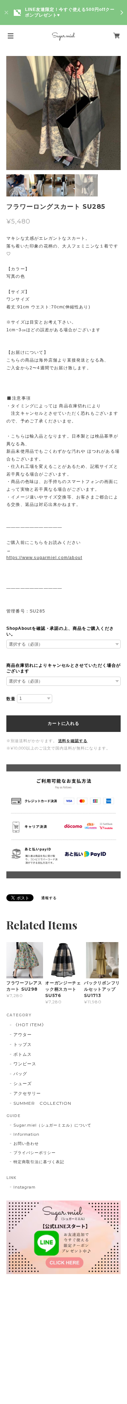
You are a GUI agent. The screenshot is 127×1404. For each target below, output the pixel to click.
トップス (22, 1044)
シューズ (22, 1083)
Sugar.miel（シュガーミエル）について (52, 1125)
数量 (11, 698)
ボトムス (22, 1054)
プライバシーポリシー (34, 1152)
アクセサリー (27, 1093)
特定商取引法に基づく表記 (38, 1161)
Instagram (24, 1187)
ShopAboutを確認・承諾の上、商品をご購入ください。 (60, 631)
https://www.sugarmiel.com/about (44, 557)
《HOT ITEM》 (29, 1024)
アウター (22, 1034)
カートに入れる (63, 723)
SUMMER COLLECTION (42, 1103)
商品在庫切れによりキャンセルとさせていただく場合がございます (63, 668)
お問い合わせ (26, 1143)
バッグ (20, 1073)
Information (26, 1134)
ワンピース (24, 1063)
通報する (49, 898)
